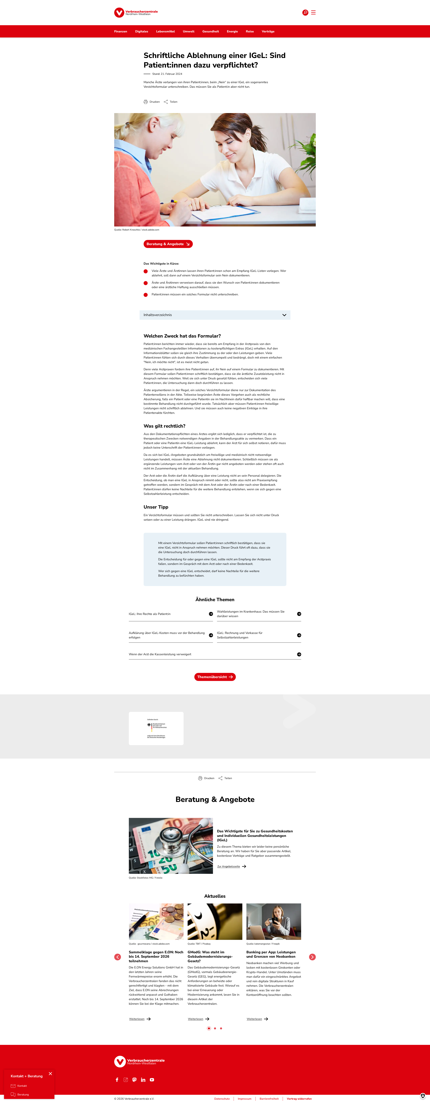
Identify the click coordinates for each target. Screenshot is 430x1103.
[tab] (209, 1028)
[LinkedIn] (143, 1079)
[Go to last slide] (117, 957)
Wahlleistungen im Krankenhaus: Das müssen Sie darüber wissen (251, 614)
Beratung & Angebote (165, 244)
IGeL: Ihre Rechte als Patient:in (149, 614)
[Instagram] (125, 1079)
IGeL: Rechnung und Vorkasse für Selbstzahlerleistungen (239, 635)
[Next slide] (312, 957)
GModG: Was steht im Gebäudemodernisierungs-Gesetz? (210, 956)
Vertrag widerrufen (299, 1099)
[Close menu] (50, 1074)
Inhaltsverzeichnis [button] (158, 315)
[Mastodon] (134, 1079)
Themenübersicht (212, 677)
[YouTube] (151, 1079)
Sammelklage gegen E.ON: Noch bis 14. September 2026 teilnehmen (156, 956)
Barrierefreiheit (269, 1099)
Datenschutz (222, 1099)
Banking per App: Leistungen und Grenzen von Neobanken (271, 954)
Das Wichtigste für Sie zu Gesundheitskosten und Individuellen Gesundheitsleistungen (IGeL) (255, 835)
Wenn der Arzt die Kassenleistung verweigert (160, 654)
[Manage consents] (423, 1096)
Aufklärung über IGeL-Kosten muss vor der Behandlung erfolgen (167, 635)
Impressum (244, 1099)
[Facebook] (117, 1079)
